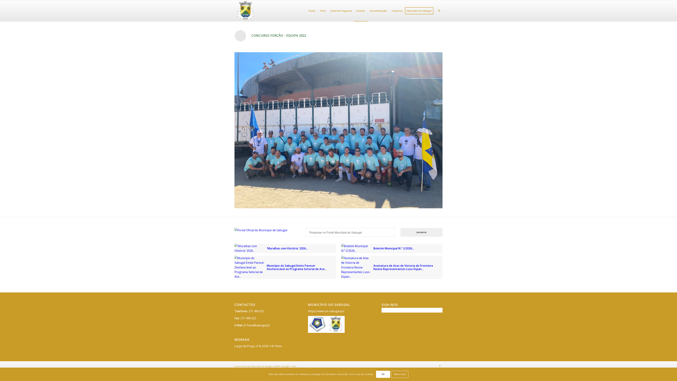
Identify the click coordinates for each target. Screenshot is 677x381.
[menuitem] (312, 10)
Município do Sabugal (262, 366)
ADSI (276, 366)
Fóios (293, 366)
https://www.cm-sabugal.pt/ (326, 311)
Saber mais (400, 374)
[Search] (439, 10)
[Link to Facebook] (440, 365)
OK (383, 374)
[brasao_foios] (257, 10)
